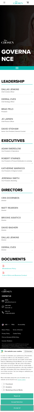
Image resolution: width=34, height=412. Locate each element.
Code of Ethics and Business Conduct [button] (14, 275)
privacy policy (22, 380)
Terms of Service (18, 330)
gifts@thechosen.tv (10, 302)
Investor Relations (7, 341)
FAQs (13, 324)
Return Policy (6, 330)
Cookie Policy (17, 333)
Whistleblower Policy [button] (9, 268)
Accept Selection (17, 402)
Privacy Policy (6, 333)
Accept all (17, 408)
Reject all (17, 396)
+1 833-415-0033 (10, 313)
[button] (17, 90)
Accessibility (21, 324)
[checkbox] (7, 384)
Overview (29, 351)
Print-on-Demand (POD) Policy (10, 337)
